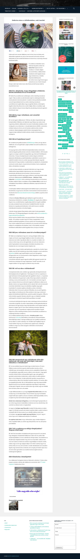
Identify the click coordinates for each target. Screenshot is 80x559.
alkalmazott (69, 137)
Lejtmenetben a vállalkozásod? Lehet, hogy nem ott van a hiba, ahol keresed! (66, 168)
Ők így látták (51, 8)
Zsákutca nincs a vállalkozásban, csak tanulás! (28, 20)
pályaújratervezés (62, 102)
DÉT (60, 135)
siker (61, 120)
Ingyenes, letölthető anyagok (36, 11)
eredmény (60, 147)
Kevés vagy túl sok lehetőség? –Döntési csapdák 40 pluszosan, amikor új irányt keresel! (65, 173)
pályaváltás (66, 125)
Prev (58, 87)
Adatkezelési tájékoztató (11, 525)
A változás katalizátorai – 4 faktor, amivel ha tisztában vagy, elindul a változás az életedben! (66, 196)
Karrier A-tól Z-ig (23, 8)
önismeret (65, 139)
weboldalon (18, 179)
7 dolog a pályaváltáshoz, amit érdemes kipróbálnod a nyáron (65, 164)
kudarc (60, 98)
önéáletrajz (65, 147)
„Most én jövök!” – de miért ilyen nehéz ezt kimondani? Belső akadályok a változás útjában (65, 191)
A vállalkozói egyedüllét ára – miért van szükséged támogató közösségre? (68, 91)
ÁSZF (6, 523)
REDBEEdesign (31, 142)
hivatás (70, 141)
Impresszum (8, 527)
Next (74, 87)
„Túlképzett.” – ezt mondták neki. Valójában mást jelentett (65, 177)
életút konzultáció (62, 115)
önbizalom (69, 122)
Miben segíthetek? (37, 8)
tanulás (69, 135)
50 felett (69, 104)
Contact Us (59, 547)
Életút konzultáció (13, 556)
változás (64, 135)
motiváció (71, 139)
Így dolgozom (60, 8)
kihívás (60, 143)
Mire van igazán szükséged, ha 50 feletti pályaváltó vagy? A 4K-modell (66, 161)
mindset (69, 106)
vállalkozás (62, 113)
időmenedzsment (62, 131)
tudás (60, 124)
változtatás (69, 115)
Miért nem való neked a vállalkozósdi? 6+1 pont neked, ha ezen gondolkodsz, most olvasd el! (66, 185)
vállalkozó (71, 145)
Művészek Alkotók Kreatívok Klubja (26, 192)
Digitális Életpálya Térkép (65, 100)
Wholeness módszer (70, 102)
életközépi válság (65, 145)
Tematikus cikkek (10, 11)
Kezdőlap (7, 8)
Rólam (14, 8)
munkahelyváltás (65, 143)
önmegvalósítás (63, 105)
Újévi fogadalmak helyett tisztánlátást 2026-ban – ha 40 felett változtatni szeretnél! (65, 180)
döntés (60, 127)
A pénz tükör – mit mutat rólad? (65, 188)
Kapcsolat (22, 11)
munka (60, 139)
